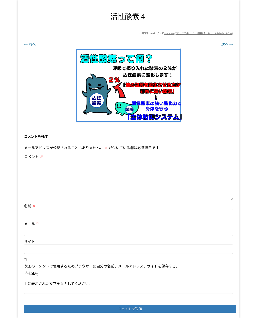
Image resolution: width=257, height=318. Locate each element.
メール (31, 223)
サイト (29, 241)
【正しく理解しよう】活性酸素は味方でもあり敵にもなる (204, 33)
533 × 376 (169, 33)
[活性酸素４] (128, 85)
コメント (33, 156)
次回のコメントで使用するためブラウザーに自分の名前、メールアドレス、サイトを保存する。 (101, 265)
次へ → (227, 44)
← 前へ (30, 44)
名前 (30, 205)
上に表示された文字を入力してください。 (58, 283)
